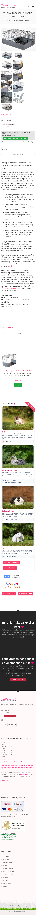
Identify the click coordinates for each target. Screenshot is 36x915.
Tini (3, 548)
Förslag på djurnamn (8, 874)
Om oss (4, 886)
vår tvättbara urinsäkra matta (11, 288)
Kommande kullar (26, 593)
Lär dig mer (5, 859)
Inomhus (27, 20)
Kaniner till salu (10, 593)
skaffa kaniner (24, 774)
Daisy (4, 432)
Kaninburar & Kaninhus (17, 20)
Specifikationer (8, 327)
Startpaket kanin (7, 865)
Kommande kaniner (12, 562)
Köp (18, 385)
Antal (4, 149)
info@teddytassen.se (10, 720)
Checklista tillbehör (7, 862)
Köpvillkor (5, 880)
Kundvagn (5, 877)
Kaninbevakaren (11, 568)
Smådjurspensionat (8, 871)
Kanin (8, 20)
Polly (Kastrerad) (8, 511)
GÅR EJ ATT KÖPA (18, 154)
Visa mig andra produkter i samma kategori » (15, 138)
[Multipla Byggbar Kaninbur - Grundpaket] (7, 55)
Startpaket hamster (8, 868)
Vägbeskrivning (6, 883)
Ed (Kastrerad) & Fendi (10, 471)
